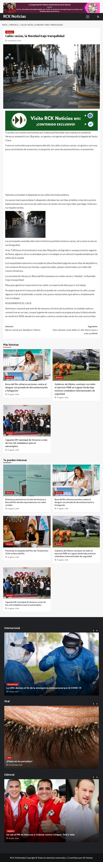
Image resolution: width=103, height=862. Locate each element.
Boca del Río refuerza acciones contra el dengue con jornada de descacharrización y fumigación (26, 387)
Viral (9, 758)
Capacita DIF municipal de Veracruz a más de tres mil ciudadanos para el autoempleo (26, 443)
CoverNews (73, 857)
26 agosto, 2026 (13, 509)
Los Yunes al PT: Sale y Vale (21, 834)
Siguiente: (75, 330)
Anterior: (22, 328)
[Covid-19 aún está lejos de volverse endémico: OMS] (51, 664)
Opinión (11, 831)
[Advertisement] (51, 171)
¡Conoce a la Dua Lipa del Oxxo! (23, 761)
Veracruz (9, 32)
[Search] (98, 16)
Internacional (13, 684)
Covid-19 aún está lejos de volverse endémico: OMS (34, 687)
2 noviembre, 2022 (15, 765)
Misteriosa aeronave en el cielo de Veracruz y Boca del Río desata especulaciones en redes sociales (25, 502)
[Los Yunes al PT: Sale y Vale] (51, 810)
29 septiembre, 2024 (16, 838)
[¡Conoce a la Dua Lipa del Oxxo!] (51, 737)
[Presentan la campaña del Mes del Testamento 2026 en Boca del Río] (27, 531)
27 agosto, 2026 (13, 394)
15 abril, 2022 (13, 692)
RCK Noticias (14, 16)
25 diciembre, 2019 (14, 41)
